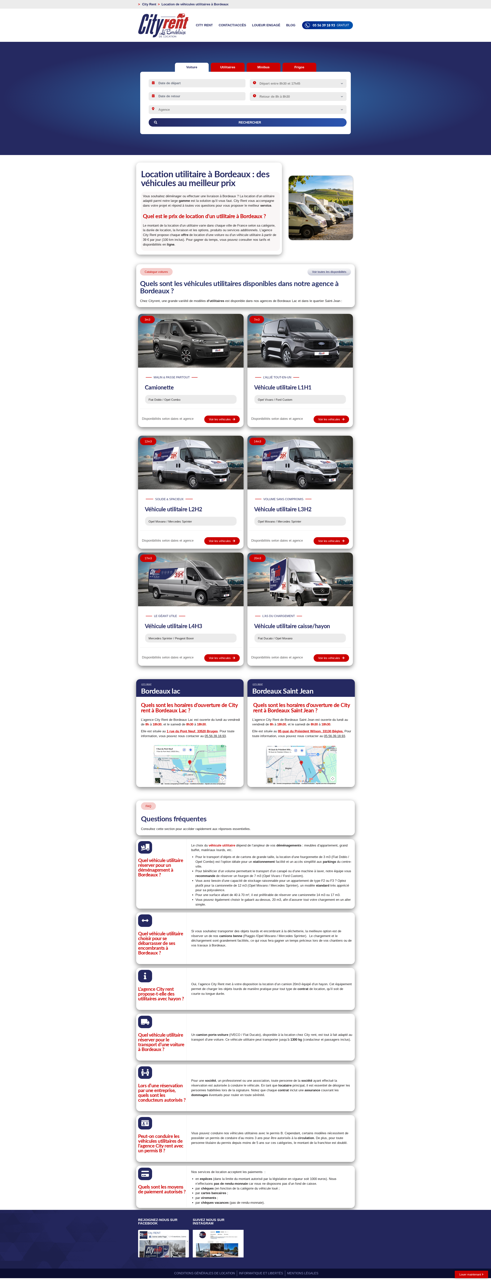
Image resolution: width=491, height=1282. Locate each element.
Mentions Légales (302, 1273)
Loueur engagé (266, 25)
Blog (290, 25)
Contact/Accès (232, 25)
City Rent (204, 25)
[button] (156, 272)
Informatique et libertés (261, 1273)
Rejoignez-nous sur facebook (157, 1221)
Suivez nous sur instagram (208, 1221)
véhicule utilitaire (222, 845)
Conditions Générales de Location (204, 1273)
